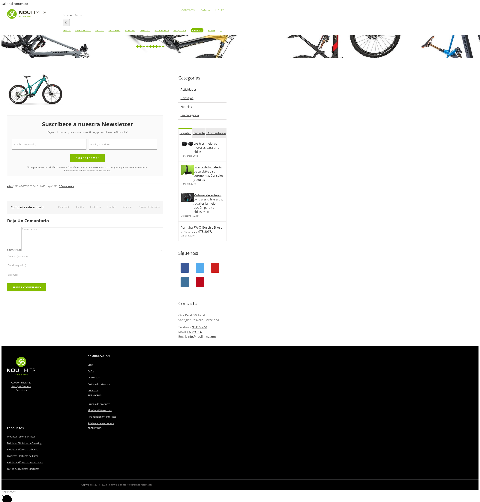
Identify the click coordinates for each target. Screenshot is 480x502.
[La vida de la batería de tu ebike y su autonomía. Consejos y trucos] (187, 173)
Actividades (189, 89)
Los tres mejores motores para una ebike (206, 147)
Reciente (199, 133)
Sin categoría (190, 115)
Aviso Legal (94, 377)
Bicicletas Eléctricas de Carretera (25, 462)
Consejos (187, 98)
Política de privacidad (99, 384)
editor (10, 186)
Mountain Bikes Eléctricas (21, 436)
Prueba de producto (99, 404)
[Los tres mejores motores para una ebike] (187, 145)
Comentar (14, 250)
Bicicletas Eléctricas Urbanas (22, 449)
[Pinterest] (200, 282)
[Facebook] (185, 268)
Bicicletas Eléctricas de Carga (22, 456)
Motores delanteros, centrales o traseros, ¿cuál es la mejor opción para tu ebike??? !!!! (208, 203)
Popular (185, 133)
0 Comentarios (66, 186)
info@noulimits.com (202, 337)
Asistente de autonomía (101, 423)
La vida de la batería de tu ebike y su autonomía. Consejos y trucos (209, 173)
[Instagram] (185, 282)
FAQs (91, 371)
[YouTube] (215, 268)
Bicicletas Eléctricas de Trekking (24, 443)
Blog (90, 364)
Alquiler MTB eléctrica (100, 410)
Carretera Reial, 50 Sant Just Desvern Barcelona (21, 386)
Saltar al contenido (15, 4)
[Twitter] (200, 268)
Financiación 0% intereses (102, 416)
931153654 (199, 327)
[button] (221, 30)
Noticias (186, 107)
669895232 (194, 332)
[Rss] (104, 438)
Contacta (93, 390)
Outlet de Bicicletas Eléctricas (23, 468)
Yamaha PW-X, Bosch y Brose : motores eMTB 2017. (201, 229)
